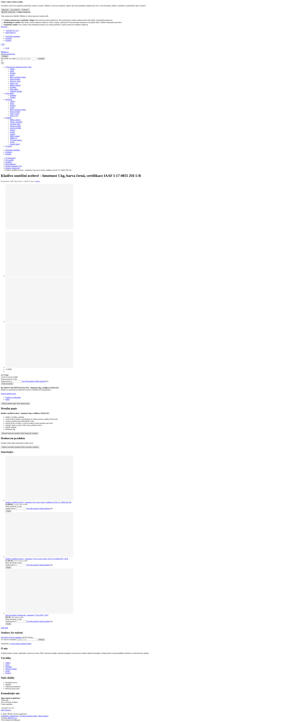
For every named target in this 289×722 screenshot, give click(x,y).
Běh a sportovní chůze (18, 77)
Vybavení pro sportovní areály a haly (18, 67)
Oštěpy (12, 69)
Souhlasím (25, 10)
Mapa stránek (43, 716)
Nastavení (5, 10)
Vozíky (12, 132)
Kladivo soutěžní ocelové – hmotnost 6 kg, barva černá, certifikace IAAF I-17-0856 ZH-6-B (38, 502)
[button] (3, 44)
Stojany (12, 130)
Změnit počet (5, 381)
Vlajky (12, 142)
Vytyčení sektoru (16, 140)
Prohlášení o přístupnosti (9, 716)
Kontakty (8, 38)
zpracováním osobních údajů (21, 644)
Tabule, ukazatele (16, 122)
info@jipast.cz (6, 710)
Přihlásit (41, 640)
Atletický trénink (16, 91)
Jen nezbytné (15, 10)
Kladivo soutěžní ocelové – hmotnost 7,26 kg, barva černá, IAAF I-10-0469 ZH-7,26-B (36, 559)
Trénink (12, 97)
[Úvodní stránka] (8, 54)
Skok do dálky (15, 79)
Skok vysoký (14, 114)
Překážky (8, 667)
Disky (12, 71)
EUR (7, 48)
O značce (8, 146)
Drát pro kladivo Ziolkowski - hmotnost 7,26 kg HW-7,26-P (26, 615)
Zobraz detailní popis (8, 394)
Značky (12, 134)
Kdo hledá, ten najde (8, 58)
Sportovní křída (15, 128)
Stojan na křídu (15, 126)
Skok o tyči (14, 83)
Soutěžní (13, 95)
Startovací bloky (11, 669)
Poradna (8, 40)
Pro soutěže (9, 93)
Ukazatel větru (15, 124)
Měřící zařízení (15, 85)
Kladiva (13, 73)
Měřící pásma (15, 136)
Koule (12, 75)
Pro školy (8, 99)
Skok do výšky (15, 81)
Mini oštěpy (14, 89)
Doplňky (13, 87)
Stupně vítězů (15, 144)
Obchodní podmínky (12, 36)
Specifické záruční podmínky (11, 637)
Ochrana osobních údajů (28, 716)
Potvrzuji (4, 27)
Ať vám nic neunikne (9, 640)
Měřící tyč (13, 138)
